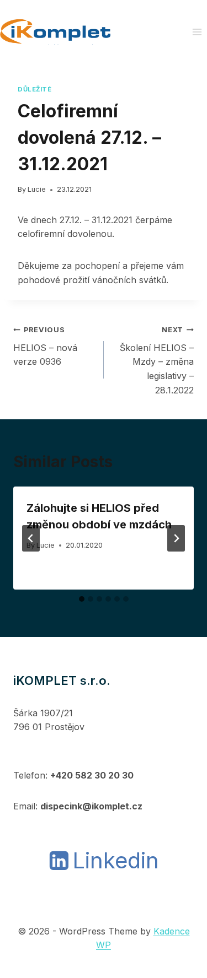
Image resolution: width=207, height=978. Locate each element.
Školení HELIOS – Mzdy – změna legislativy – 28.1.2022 (157, 360)
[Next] (176, 538)
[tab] (81, 599)
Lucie (37, 189)
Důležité (34, 89)
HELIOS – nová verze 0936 (45, 346)
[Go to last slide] (31, 538)
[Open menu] (197, 31)
